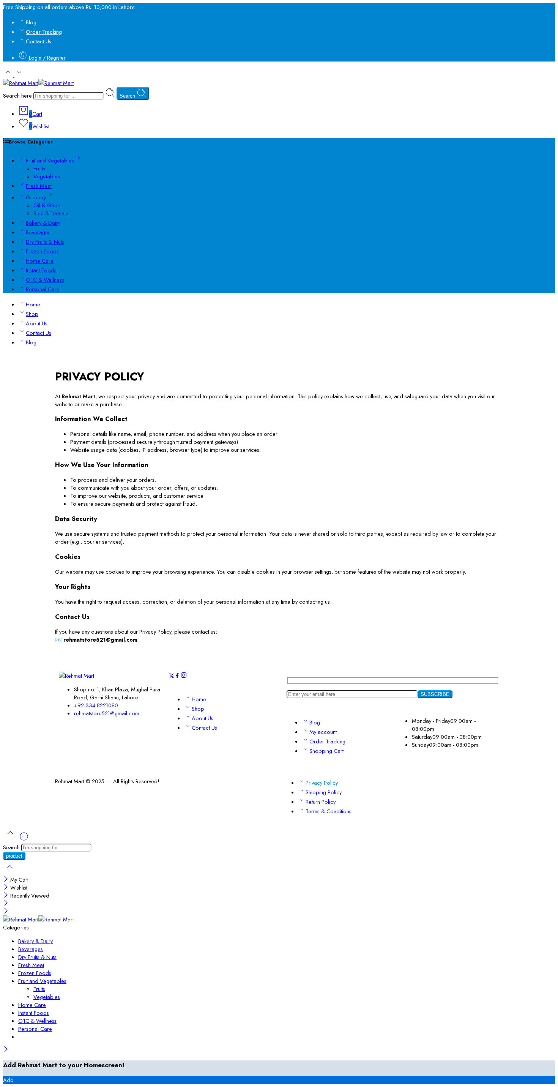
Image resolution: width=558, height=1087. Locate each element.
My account (323, 732)
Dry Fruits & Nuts (45, 242)
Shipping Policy (324, 792)
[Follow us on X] (171, 676)
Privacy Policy (322, 783)
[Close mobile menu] (6, 911)
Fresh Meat (39, 186)
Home (33, 304)
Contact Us (38, 41)
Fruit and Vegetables (50, 160)
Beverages (38, 232)
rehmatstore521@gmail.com (106, 713)
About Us (36, 323)
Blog (31, 22)
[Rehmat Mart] (76, 676)
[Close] (6, 879)
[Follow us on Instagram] (183, 676)
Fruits (39, 168)
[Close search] (10, 872)
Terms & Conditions (329, 811)
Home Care (40, 261)
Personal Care (43, 289)
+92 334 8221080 (96, 705)
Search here (18, 95)
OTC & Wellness (45, 280)
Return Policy (321, 802)
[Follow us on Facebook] (177, 676)
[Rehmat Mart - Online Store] (38, 83)
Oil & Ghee (46, 205)
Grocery (36, 197)
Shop (32, 314)
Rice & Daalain (50, 213)
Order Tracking (44, 32)
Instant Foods (41, 270)
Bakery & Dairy (43, 223)
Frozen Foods (42, 251)
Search (128, 96)
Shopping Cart (326, 751)
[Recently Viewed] (24, 839)
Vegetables (46, 176)
